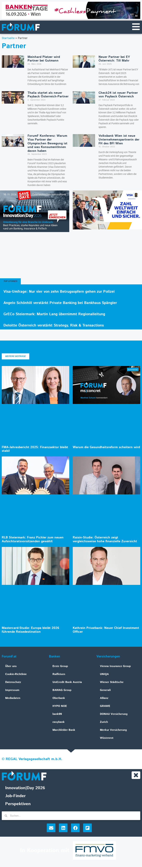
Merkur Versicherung (113, 730)
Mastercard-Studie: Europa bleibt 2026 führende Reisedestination (30, 630)
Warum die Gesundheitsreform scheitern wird (106, 447)
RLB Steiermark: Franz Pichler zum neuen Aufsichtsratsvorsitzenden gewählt (33, 539)
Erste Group (60, 666)
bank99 (57, 714)
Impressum (12, 690)
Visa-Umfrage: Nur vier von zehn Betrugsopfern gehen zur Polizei (59, 291)
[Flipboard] (87, 828)
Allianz (104, 698)
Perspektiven (18, 804)
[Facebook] (75, 828)
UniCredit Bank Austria (67, 682)
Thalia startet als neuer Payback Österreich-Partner (48, 95)
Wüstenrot (106, 738)
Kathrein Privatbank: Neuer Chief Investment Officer (106, 630)
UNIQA (104, 674)
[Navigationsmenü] (136, 26)
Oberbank (58, 698)
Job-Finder (15, 796)
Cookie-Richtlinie (16, 674)
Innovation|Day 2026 (25, 788)
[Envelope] (51, 828)
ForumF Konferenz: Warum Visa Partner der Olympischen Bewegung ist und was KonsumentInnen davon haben (47, 143)
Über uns (11, 666)
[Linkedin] (63, 828)
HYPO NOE (59, 706)
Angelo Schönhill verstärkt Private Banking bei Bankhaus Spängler (60, 303)
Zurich (104, 722)
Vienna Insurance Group (115, 666)
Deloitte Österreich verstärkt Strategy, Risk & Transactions (53, 325)
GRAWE (105, 706)
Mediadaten (12, 698)
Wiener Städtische (111, 682)
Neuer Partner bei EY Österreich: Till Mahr (114, 59)
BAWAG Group (61, 690)
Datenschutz (13, 682)
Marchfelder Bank (63, 730)
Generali (105, 690)
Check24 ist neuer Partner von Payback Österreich (118, 95)
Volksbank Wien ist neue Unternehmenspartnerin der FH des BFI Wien (119, 140)
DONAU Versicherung (113, 714)
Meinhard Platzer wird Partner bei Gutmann (44, 59)
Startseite (8, 38)
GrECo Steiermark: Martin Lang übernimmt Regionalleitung (54, 314)
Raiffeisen (58, 674)
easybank (58, 722)
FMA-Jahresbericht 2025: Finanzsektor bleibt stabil (35, 449)
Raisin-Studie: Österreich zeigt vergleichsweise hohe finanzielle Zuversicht (105, 539)
